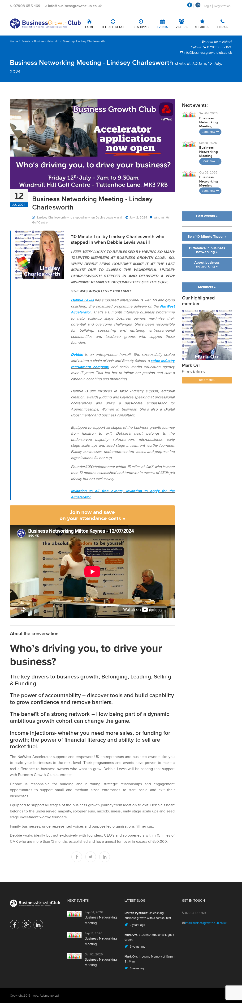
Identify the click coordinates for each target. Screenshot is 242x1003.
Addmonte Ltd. (49, 995)
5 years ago (137, 946)
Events (26, 41)
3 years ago (137, 925)
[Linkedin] (38, 926)
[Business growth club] (45, 23)
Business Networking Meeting (208, 122)
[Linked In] (104, 856)
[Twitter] (90, 856)
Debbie (77, 354)
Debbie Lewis (82, 300)
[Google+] (26, 926)
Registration (222, 6)
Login (207, 6)
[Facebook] (76, 856)
